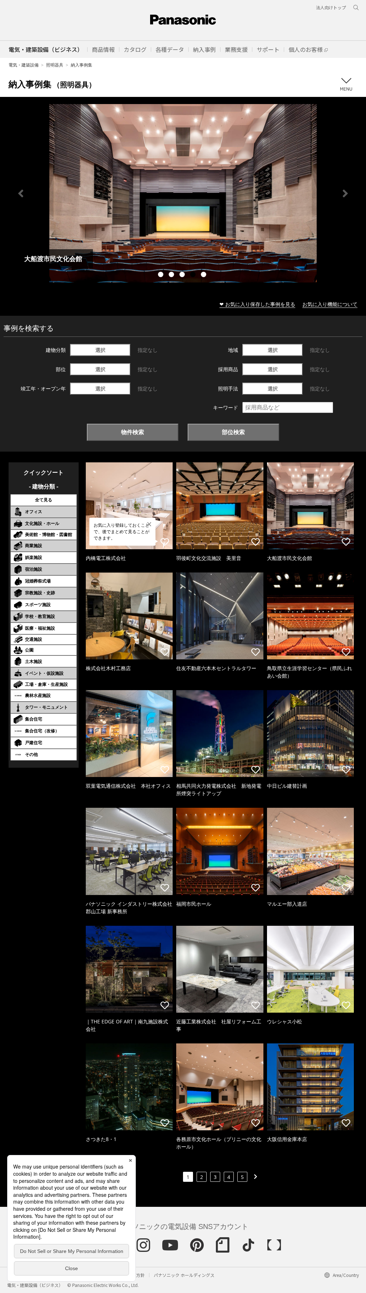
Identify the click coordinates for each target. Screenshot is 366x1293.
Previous (21, 193)
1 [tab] (161, 275)
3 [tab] (183, 275)
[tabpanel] (183, 193)
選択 (100, 349)
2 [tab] (172, 275)
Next (345, 193)
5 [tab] (204, 275)
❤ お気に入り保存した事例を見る (257, 304)
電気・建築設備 (24, 65)
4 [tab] (193, 275)
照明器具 (54, 65)
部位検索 (233, 432)
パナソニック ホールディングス (184, 1275)
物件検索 (132, 432)
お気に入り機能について (329, 304)
